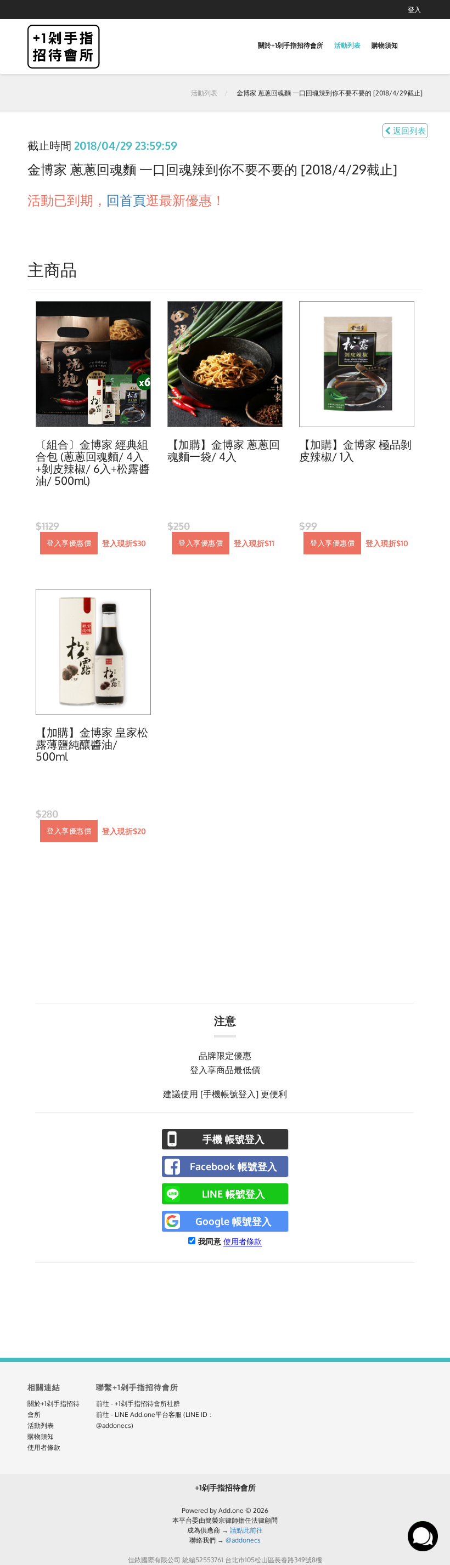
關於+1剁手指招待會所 (290, 45)
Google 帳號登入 (233, 1221)
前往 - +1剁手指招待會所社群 (138, 1403)
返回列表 (408, 131)
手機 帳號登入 (234, 1139)
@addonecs (243, 1540)
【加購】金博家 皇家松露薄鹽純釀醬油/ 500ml (92, 744)
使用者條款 (242, 1241)
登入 (414, 9)
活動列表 (347, 45)
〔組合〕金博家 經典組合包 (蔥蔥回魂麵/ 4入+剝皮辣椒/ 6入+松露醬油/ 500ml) (93, 462)
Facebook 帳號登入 (233, 1166)
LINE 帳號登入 (233, 1194)
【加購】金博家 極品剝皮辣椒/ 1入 (355, 450)
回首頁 (126, 199)
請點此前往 (246, 1530)
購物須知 (385, 45)
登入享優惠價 (69, 542)
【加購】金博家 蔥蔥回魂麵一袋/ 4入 (223, 450)
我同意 (209, 1241)
